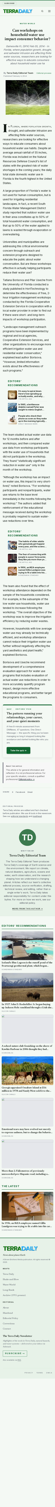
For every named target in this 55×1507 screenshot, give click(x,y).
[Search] (42, 11)
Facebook (20, 792)
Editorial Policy (10, 1318)
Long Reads (8, 1290)
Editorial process (44, 73)
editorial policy (27, 902)
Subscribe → (15, 1353)
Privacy (29, 1373)
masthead (37, 816)
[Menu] (49, 11)
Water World (9, 1285)
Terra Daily (8, 1274)
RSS (19, 1360)
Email (30, 792)
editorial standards (19, 816)
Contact (7, 1329)
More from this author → (27, 909)
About (6, 1308)
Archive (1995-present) (14, 1295)
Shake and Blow (11, 1279)
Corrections (9, 1324)
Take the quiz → (18, 750)
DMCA (49, 1373)
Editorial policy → (27, 779)
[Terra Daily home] (17, 11)
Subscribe (9, 3)
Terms (39, 1373)
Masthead (8, 1313)
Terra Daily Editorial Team (20, 73)
